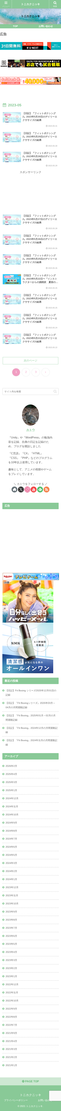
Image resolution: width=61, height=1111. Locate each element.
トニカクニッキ (30, 4)
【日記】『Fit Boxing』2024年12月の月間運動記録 (32, 730)
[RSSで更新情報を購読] (46, 489)
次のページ (30, 360)
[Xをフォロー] (21, 489)
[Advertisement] (30, 187)
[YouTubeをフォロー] (34, 489)
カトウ (30, 430)
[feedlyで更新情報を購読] (40, 489)
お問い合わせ (45, 1100)
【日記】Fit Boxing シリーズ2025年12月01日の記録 (31, 692)
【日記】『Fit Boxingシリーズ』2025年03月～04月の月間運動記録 (30, 705)
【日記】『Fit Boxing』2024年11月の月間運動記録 (31, 742)
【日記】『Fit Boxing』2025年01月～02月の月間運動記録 (31, 717)
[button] (55, 391)
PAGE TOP (31, 1081)
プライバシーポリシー (16, 1100)
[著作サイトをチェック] (14, 489)
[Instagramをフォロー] (27, 489)
